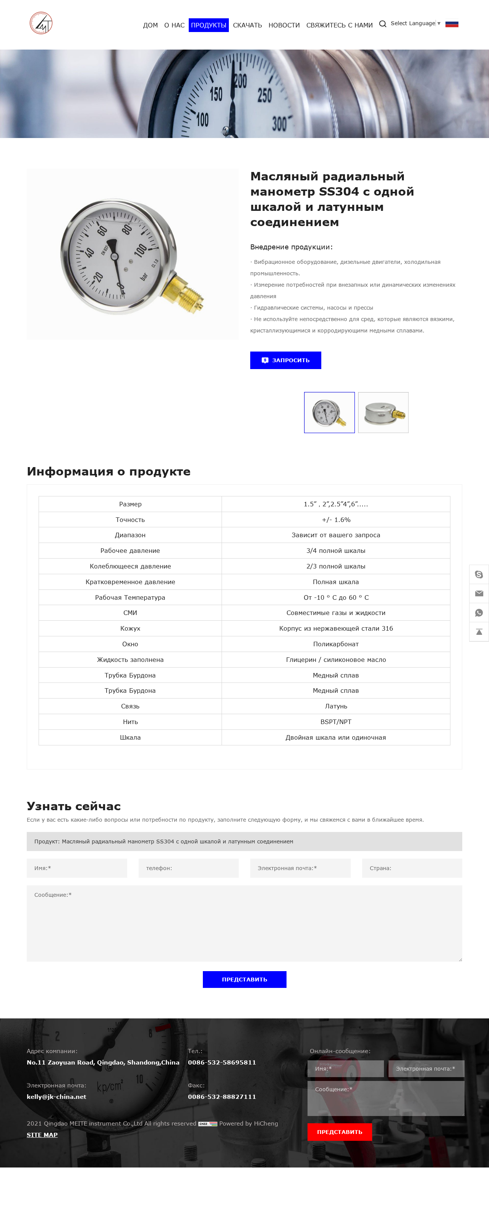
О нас (174, 25)
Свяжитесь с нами (339, 25)
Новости (284, 25)
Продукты (209, 25)
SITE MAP (42, 1134)
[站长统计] (207, 1123)
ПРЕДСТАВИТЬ (244, 979)
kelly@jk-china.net (56, 1096)
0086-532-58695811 (222, 1062)
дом (150, 25)
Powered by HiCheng (248, 1123)
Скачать (247, 25)
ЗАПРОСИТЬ (291, 360)
